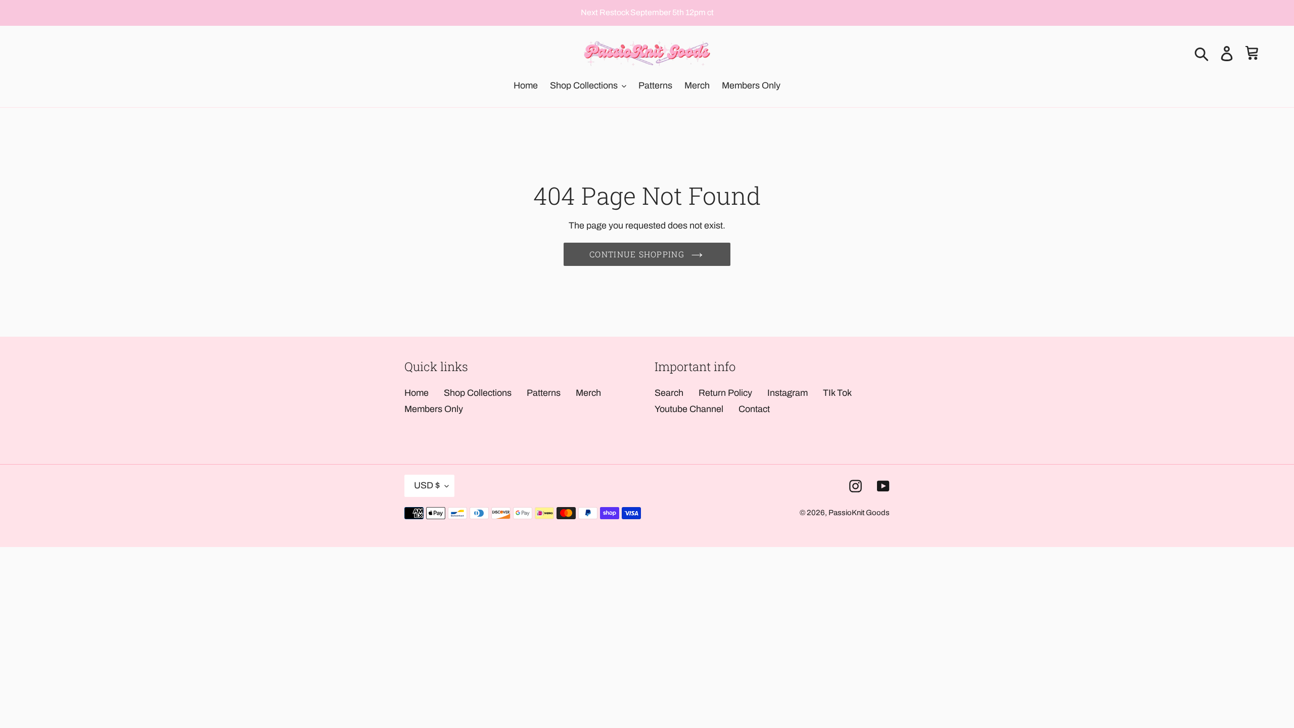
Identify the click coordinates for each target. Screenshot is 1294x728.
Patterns (544, 393)
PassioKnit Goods (859, 513)
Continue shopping (636, 254)
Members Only (433, 409)
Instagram (787, 393)
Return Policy (725, 393)
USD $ (427, 485)
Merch (588, 393)
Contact (754, 409)
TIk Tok (837, 393)
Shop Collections (478, 393)
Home (416, 393)
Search (669, 393)
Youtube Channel (689, 409)
